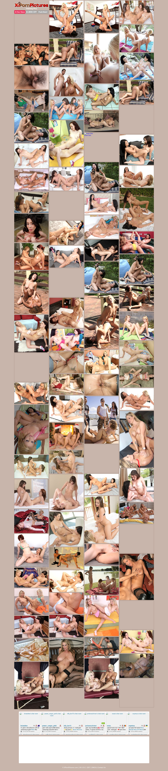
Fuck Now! (43, 12)
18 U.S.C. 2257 (84, 767)
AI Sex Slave (20, 12)
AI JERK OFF (31, 12)
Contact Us (102, 767)
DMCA (94, 767)
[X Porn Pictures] (31, 4)
